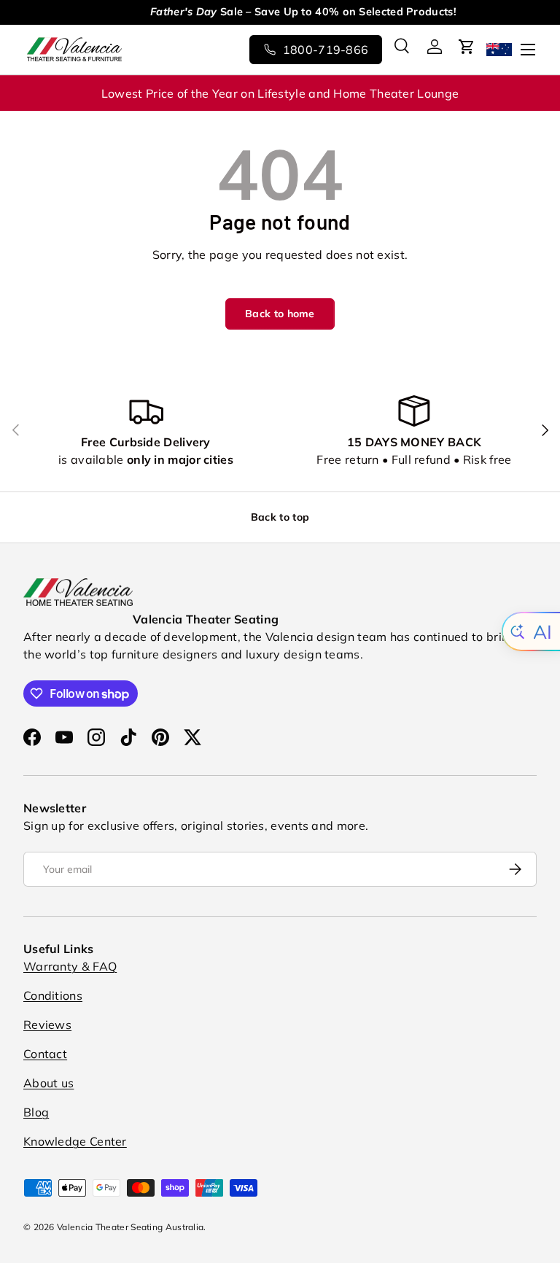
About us (48, 1083)
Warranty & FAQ (70, 966)
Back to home (280, 313)
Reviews (47, 1024)
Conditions (52, 995)
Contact (45, 1053)
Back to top (280, 517)
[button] (467, 47)
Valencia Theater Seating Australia (130, 1226)
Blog (36, 1112)
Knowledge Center (75, 1141)
